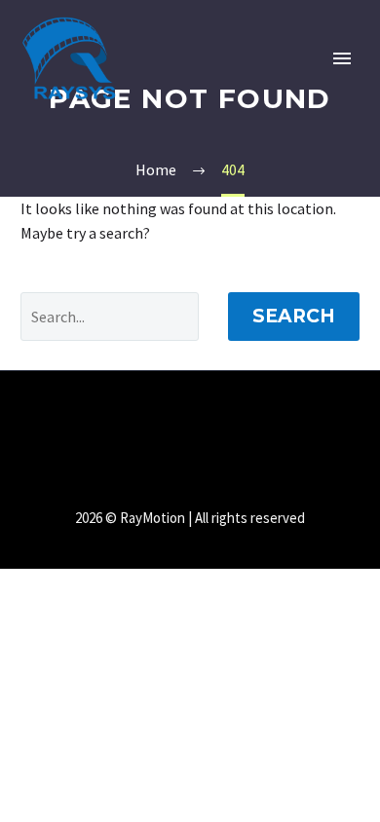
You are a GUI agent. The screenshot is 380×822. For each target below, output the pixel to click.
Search (293, 316)
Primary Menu (342, 58)
